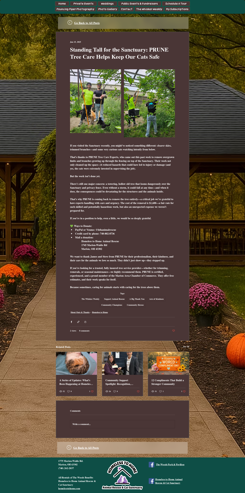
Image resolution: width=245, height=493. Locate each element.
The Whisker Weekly (90, 298)
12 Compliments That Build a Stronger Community (167, 382)
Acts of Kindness (156, 298)
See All (186, 346)
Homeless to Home (100, 312)
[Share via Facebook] (71, 322)
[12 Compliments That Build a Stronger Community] (168, 363)
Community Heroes (135, 304)
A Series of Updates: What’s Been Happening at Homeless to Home (75, 382)
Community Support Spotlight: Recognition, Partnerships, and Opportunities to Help (118, 382)
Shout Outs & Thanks (80, 312)
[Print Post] (85, 322)
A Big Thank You (136, 298)
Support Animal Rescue (114, 298)
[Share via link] (78, 322)
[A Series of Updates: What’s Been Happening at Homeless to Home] (76, 363)
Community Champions (111, 304)
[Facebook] (151, 464)
